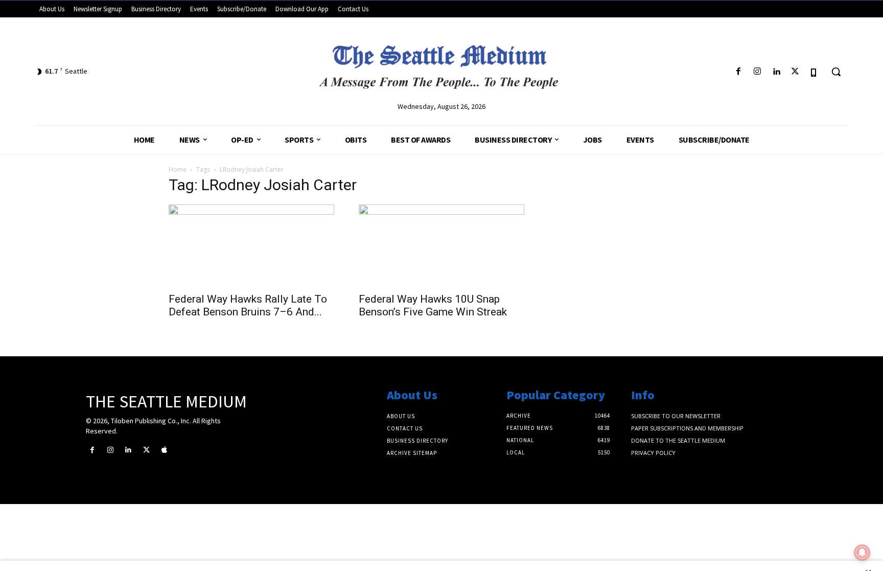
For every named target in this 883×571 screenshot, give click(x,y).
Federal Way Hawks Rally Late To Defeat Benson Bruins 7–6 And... (248, 305)
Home (178, 169)
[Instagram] (757, 72)
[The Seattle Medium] (441, 63)
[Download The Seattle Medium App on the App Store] (814, 72)
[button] (836, 71)
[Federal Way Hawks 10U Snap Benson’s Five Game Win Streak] (441, 245)
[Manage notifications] (862, 552)
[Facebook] (738, 72)
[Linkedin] (776, 72)
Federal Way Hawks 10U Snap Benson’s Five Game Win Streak (433, 305)
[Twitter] (795, 72)
